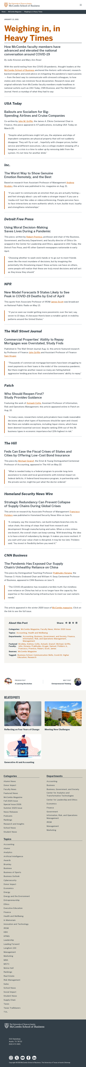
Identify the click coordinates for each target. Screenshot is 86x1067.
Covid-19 (58, 655)
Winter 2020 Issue (62, 629)
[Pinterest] (73, 623)
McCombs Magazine (30, 629)
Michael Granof (26, 461)
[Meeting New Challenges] (63, 713)
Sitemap (67, 1062)
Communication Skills (43, 655)
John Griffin (34, 352)
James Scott (57, 302)
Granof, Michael (56, 644)
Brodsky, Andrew (26, 644)
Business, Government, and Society (50, 636)
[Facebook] (66, 623)
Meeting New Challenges (57, 729)
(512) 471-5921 (14, 1044)
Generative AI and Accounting (19, 762)
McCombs (62, 607)
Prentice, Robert (36, 648)
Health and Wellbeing (38, 633)
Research (32, 657)
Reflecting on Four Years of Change (21, 729)
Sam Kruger (10, 356)
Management (29, 641)
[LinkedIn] (76, 623)
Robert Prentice (34, 237)
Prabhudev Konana (62, 573)
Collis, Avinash (41, 644)
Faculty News (46, 629)
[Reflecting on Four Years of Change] (22, 713)
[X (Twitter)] (70, 623)
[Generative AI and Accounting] (22, 746)
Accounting (21, 633)
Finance (71, 636)
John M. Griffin (25, 121)
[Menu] (81, 5)
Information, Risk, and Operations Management (44, 639)
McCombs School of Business (19, 70)
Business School (24, 655)
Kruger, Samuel (49, 646)
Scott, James (50, 648)
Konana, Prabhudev (32, 646)
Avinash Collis (34, 403)
